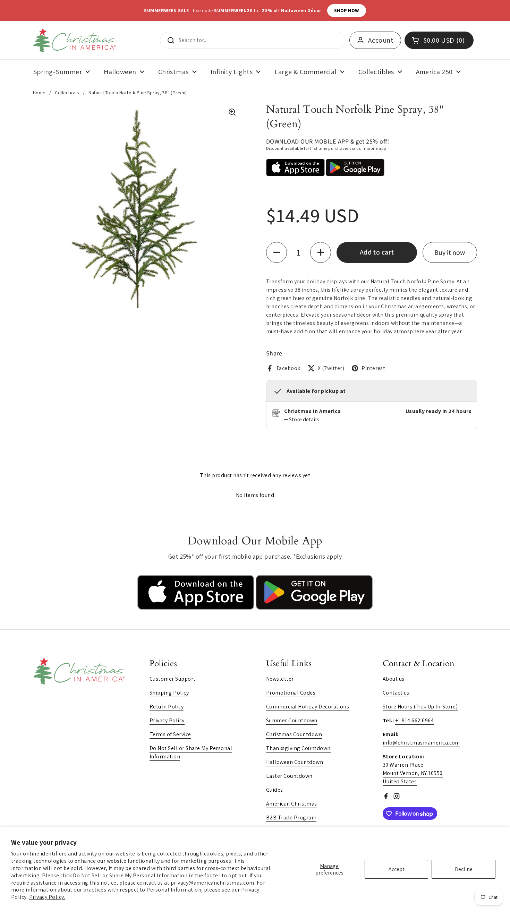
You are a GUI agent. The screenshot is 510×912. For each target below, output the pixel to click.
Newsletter (280, 678)
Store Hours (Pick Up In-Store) (420, 706)
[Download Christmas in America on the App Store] (196, 607)
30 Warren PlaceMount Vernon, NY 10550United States (413, 773)
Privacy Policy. (47, 897)
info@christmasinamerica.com (421, 742)
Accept (397, 869)
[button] (276, 252)
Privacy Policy (167, 720)
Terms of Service (170, 734)
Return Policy (167, 706)
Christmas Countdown (294, 734)
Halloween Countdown (294, 762)
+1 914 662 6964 (414, 720)
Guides (274, 789)
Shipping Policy (169, 692)
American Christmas (291, 803)
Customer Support (173, 678)
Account (380, 40)
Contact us (396, 692)
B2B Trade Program (291, 817)
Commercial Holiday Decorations (307, 706)
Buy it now (449, 252)
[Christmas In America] (75, 40)
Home (39, 92)
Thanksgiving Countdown (298, 748)
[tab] (301, 419)
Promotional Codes (290, 692)
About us (394, 678)
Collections (67, 92)
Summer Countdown (291, 720)
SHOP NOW (330, 10)
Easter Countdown (289, 776)
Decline (464, 869)
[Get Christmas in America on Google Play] (314, 607)
